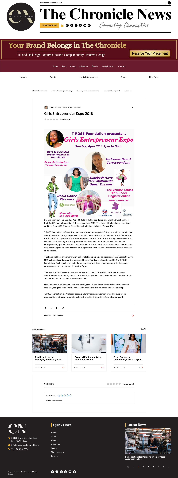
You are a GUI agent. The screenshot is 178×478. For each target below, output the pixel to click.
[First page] (128, 467)
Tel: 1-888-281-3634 (19, 449)
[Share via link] (63, 308)
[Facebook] (71, 25)
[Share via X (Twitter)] (51, 308)
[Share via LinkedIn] (57, 308)
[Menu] (169, 3)
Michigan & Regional (112, 91)
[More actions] (132, 107)
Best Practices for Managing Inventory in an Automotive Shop (48, 358)
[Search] (165, 3)
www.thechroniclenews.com (51, 3)
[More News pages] (26, 77)
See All (143, 329)
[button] (49, 25)
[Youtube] (84, 25)
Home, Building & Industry (62, 91)
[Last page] (168, 467)
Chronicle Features (39, 91)
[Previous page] (133, 467)
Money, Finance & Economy (88, 91)
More (126, 91)
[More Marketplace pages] (114, 66)
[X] (76, 25)
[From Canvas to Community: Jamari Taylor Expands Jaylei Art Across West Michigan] (128, 343)
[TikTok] (89, 25)
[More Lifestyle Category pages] (97, 77)
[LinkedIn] (80, 25)
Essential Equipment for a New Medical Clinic (87, 358)
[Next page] (163, 467)
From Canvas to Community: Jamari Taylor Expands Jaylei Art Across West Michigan (127, 358)
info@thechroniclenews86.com (25, 445)
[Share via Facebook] (45, 308)
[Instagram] (67, 25)
